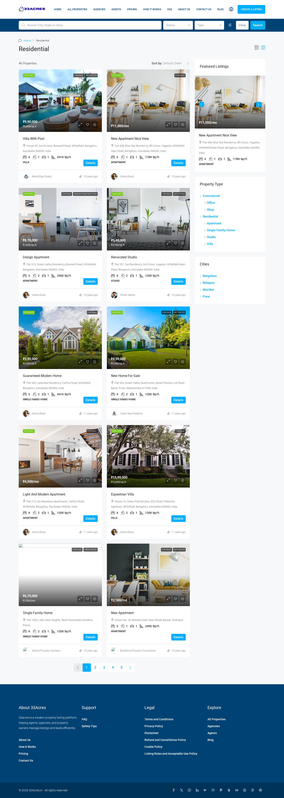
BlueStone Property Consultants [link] (138, 650)
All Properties (77, 9)
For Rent (180, 75)
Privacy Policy (153, 726)
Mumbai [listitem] (208, 289)
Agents (116, 9)
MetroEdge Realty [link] (42, 176)
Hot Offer (91, 75)
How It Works (152, 9)
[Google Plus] (206, 790)
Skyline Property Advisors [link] (46, 650)
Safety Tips (89, 726)
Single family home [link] (37, 613)
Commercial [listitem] (211, 196)
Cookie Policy (153, 746)
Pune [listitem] (206, 296)
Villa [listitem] (210, 244)
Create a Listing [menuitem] (251, 9)
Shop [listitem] (210, 209)
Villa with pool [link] (33, 139)
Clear (242, 25)
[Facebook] (174, 790)
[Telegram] (261, 790)
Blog (220, 9)
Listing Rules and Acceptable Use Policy (170, 753)
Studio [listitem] (211, 237)
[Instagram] (190, 790)
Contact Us (203, 9)
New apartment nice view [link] (130, 139)
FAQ (169, 9)
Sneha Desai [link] (127, 176)
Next (258, 104)
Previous (201, 104)
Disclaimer (151, 733)
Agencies (99, 9)
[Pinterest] (222, 790)
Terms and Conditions (158, 719)
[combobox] (178, 25)
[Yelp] (229, 790)
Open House (90, 549)
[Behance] (237, 790)
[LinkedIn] (198, 790)
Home (57, 9)
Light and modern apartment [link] (44, 494)
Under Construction (85, 194)
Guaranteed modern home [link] (42, 376)
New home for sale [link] (125, 376)
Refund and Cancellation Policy (165, 740)
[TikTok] (253, 790)
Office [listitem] (211, 203)
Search (258, 25)
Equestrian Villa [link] (122, 494)
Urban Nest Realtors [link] (131, 413)
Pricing (132, 9)
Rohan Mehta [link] (127, 295)
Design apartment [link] (36, 257)
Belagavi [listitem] (209, 283)
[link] (60, 100)
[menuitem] (231, 9)
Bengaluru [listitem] (210, 276)
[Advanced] (230, 25)
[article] (230, 124)
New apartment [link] (122, 613)
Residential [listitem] (210, 216)
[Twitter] (182, 790)
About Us (184, 9)
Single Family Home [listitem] (221, 230)
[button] (256, 47)
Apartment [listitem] (214, 223)
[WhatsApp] (245, 790)
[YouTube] (214, 790)
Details (90, 163)
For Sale (78, 75)
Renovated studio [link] (124, 257)
